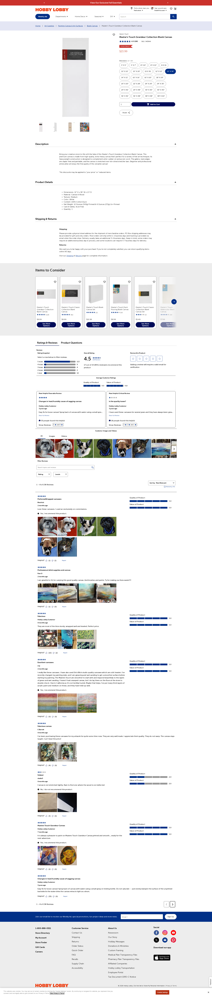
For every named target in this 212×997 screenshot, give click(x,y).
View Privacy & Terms (57, 993)
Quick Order (77, 950)
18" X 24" (160, 78)
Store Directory (42, 933)
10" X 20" (137, 72)
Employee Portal (115, 972)
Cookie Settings (162, 992)
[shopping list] (171, 9)
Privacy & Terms (171, 986)
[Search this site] (173, 16)
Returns (79, 256)
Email (124, 917)
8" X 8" (144, 66)
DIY (111, 16)
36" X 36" (125, 97)
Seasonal (98, 16)
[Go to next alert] (168, 3)
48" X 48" (150, 97)
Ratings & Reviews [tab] (47, 342)
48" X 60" (162, 97)
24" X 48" (137, 91)
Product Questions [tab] (71, 342)
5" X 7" (134, 66)
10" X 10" (125, 72)
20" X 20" (125, 84)
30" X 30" (149, 91)
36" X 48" (137, 97)
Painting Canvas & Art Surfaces (70, 26)
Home (38, 26)
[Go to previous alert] (44, 3)
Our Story (112, 937)
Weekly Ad (42, 17)
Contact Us (77, 933)
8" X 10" (154, 66)
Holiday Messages (116, 941)
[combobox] (144, 16)
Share (124, 113)
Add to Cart (155, 104)
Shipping (69, 256)
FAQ (74, 955)
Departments (61, 16)
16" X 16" (137, 78)
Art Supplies (49, 26)
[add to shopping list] (114, 34)
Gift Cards (40, 947)
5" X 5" (124, 66)
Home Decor (80, 16)
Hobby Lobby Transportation (121, 968)
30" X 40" (161, 91)
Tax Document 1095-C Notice (122, 977)
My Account (41, 938)
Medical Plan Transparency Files (122, 955)
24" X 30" (161, 84)
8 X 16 (164, 66)
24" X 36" (125, 91)
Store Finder (41, 942)
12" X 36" (171, 72)
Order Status (77, 946)
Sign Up (171, 917)
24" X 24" (149, 84)
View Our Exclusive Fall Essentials (106, 3)
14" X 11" (125, 78)
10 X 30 (149, 72)
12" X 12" (159, 72)
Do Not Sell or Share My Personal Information (149, 986)
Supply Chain (78, 963)
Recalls (75, 959)
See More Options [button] (46, 325)
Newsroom (113, 933)
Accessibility (77, 968)
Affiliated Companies (117, 963)
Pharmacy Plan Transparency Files (123, 959)
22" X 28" (137, 84)
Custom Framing (115, 950)
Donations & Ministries (118, 946)
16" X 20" (148, 78)
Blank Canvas (92, 26)
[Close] (208, 992)
